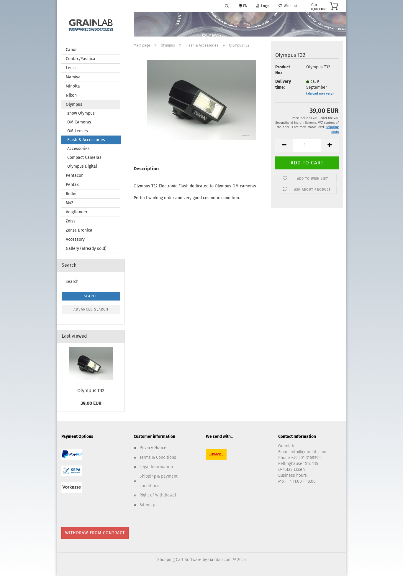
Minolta (73, 86)
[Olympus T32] (201, 99)
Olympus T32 (90, 390)
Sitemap (147, 504)
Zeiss (71, 221)
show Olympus (81, 113)
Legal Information (156, 466)
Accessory (75, 239)
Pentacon (74, 175)
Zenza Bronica (79, 230)
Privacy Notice (153, 447)
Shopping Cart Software (179, 559)
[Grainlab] (90, 24)
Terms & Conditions (158, 457)
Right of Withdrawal (158, 495)
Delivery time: (283, 84)
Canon (72, 49)
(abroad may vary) (320, 93)
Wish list (289, 6)
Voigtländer (76, 211)
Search (91, 296)
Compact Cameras (84, 157)
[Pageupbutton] (387, 567)
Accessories (78, 148)
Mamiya (73, 77)
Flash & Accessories (86, 139)
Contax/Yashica (80, 58)
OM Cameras (79, 122)
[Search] (226, 6)
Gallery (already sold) (86, 248)
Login (264, 6)
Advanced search (90, 309)
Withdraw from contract (95, 532)
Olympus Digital (82, 166)
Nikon (71, 95)
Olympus (74, 104)
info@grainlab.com (308, 451)
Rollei (71, 193)
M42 (69, 202)
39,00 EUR (91, 403)
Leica (71, 67)
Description (146, 168)
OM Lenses (77, 130)
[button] (284, 145)
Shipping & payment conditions (159, 481)
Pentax (72, 184)
